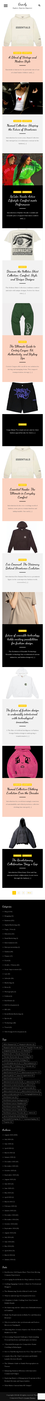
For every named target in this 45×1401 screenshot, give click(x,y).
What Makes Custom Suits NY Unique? (18, 1385)
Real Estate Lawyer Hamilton (14, 1103)
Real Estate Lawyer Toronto (14, 1113)
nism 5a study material (12, 1079)
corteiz (7, 1060)
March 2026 (8, 1153)
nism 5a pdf (8, 1075)
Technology (8, 1023)
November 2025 (9, 1166)
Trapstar (7, 1122)
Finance (7, 956)
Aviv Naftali (26, 1051)
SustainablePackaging (12, 1119)
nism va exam (29, 1088)
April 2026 (8, 1148)
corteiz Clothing (21, 1060)
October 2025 (9, 1170)
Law (5, 974)
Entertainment (9, 943)
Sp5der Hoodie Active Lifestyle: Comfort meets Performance (22, 200)
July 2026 (7, 1139)
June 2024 (7, 1242)
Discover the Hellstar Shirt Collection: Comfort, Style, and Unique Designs (22, 275)
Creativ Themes (29, 1398)
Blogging (7, 916)
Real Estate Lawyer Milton (13, 1106)
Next (29, 893)
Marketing (8, 983)
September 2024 (10, 1228)
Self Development (10, 1005)
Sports (6, 1018)
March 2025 (8, 1202)
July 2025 (7, 1184)
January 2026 (8, 1157)
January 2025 (8, 1211)
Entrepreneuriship (11, 947)
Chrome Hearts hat (11, 1057)
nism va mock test (10, 1091)
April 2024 (8, 1251)
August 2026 (8, 1135)
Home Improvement (11, 969)
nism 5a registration (25, 1075)
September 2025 (10, 1175)
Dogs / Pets (8, 929)
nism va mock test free (30, 1091)
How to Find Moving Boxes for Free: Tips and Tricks (22, 1352)
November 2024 (9, 1219)
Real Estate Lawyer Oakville (14, 1110)
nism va (30, 1085)
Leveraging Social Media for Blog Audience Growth (22, 1279)
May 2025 (7, 1193)
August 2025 (8, 1179)
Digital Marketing (10, 925)
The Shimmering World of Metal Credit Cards (20, 1291)
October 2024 (9, 1224)
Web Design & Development (14, 1032)
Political (7, 996)
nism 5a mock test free (31, 1072)
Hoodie (30, 1066)
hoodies (7, 1069)
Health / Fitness (10, 965)
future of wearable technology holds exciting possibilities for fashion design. (22, 639)
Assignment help (10, 1051)
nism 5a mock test (10, 1072)
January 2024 (8, 1259)
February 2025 (9, 1206)
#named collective (26, 1044)
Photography (9, 992)
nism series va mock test (13, 1085)
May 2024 (7, 1246)
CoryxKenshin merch (11, 1063)
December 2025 (9, 1162)
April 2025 (8, 1197)
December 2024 (9, 1215)
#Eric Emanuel (9, 1044)
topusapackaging (31, 1119)
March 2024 (8, 1255)
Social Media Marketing (12, 1014)
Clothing (27, 1057)
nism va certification (11, 1088)
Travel (6, 1027)
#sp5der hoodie (34, 1047)
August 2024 (8, 1233)
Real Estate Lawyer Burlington (15, 1100)
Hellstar (19, 1066)
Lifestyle (27, 53)
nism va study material (12, 1094)
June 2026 (7, 1144)
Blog (6, 912)
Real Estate (8, 1001)
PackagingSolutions (32, 1094)
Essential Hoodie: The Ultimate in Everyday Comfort (22, 493)
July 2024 (7, 1237)
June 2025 (7, 1188)
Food (6, 960)
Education (7, 934)
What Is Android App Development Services (19, 1296)
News (6, 987)
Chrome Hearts (21, 1054)
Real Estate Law (10, 1097)
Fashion (17, 53)
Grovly (22, 4)
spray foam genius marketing (14, 1116)
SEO (5, 1009)
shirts (32, 1113)
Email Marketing (10, 938)
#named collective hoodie (13, 1047)
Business (7, 920)
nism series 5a (32, 1082)
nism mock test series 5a (13, 1082)
